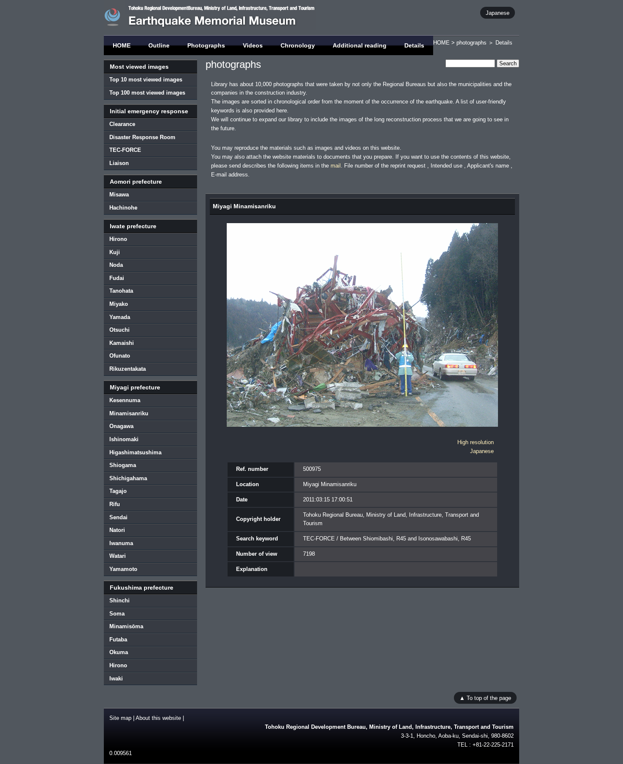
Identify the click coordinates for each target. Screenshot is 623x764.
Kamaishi (121, 343)
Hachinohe (123, 207)
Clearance (122, 124)
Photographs (206, 45)
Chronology (298, 45)
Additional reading (360, 45)
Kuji (114, 252)
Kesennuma (124, 400)
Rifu (114, 504)
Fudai (116, 278)
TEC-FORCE (125, 150)
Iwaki (116, 678)
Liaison (119, 163)
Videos (253, 45)
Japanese (497, 12)
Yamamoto (123, 569)
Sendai (118, 517)
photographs (471, 42)
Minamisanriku (128, 413)
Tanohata (121, 291)
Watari (117, 556)
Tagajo (118, 491)
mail (336, 165)
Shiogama (122, 465)
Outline (159, 45)
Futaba (118, 639)
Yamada (119, 317)
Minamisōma (126, 626)
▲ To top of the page (485, 697)
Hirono (118, 239)
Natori (117, 530)
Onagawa (121, 426)
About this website (158, 718)
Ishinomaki (124, 439)
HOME (122, 45)
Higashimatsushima (135, 452)
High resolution (475, 442)
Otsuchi (119, 330)
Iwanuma (121, 543)
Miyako (118, 304)
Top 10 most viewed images (145, 79)
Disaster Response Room (142, 137)
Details (414, 45)
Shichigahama (128, 478)
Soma (117, 613)
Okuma (118, 652)
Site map (120, 718)
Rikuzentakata (127, 369)
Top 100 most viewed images (147, 93)
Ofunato (119, 356)
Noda (116, 265)
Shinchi (119, 600)
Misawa (119, 194)
